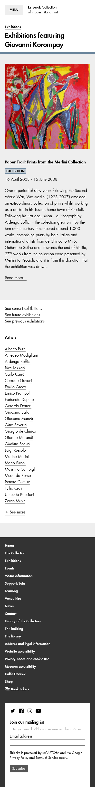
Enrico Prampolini (19, 393)
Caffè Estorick (15, 674)
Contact (10, 613)
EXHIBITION (15, 171)
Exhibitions (13, 561)
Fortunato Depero (19, 399)
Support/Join (15, 583)
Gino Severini (16, 424)
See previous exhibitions (25, 321)
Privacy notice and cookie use (27, 659)
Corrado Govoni (18, 380)
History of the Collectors (23, 621)
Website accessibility (20, 651)
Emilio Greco (15, 386)
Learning (11, 591)
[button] (14, 10)
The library (13, 636)
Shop (9, 681)
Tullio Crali (13, 488)
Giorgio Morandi (19, 437)
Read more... (16, 277)
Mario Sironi (15, 462)
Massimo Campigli (20, 469)
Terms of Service (47, 758)
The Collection (15, 553)
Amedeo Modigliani (21, 355)
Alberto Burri (15, 348)
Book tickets (20, 689)
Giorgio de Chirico (20, 431)
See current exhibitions (23, 308)
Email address (21, 736)
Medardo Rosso (18, 475)
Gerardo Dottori (18, 405)
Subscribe (19, 769)
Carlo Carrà (15, 374)
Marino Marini (17, 456)
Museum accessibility (20, 666)
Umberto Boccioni (19, 494)
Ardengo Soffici (17, 361)
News (9, 606)
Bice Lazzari (15, 367)
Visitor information (19, 576)
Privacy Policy (19, 758)
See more (17, 512)
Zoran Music (15, 500)
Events (9, 568)
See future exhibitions (22, 314)
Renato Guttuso (17, 481)
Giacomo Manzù (19, 418)
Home (9, 545)
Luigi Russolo (15, 450)
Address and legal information (27, 644)
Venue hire (13, 598)
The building (14, 628)
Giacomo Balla (17, 412)
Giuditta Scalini (17, 443)
